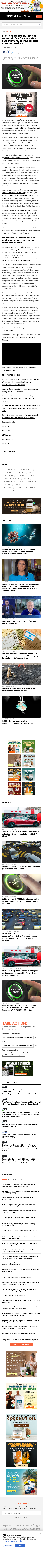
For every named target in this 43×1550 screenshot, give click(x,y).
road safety (17, 59)
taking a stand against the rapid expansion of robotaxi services (20, 249)
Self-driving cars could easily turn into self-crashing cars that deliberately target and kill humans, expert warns (21, 408)
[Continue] (39, 1513)
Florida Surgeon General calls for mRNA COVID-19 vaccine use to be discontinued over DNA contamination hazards (19, 551)
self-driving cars (11, 61)
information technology (29, 58)
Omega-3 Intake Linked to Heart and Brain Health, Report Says (20, 1340)
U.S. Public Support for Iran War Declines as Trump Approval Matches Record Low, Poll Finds (20, 1263)
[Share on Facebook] (8, 52)
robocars (28, 59)
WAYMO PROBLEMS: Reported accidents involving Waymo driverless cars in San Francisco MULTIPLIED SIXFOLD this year (20, 382)
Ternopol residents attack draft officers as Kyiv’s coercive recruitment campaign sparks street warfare (19, 1327)
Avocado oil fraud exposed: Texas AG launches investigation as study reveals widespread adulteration (20, 1283)
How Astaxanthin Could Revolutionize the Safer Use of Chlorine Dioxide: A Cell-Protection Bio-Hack (18, 1185)
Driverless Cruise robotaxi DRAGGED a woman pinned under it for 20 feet (21, 867)
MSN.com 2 (6, 443)
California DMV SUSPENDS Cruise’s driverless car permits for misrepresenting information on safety (20, 901)
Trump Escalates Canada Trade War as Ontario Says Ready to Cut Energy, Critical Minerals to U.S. (20, 1321)
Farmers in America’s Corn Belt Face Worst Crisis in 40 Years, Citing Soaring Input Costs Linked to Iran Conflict (20, 1276)
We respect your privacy (21, 1517)
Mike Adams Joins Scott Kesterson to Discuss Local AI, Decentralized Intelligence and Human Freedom (21, 1103)
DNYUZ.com (6, 435)
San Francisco (7, 488)
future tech (18, 58)
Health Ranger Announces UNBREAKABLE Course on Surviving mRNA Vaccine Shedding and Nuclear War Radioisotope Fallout (21, 1114)
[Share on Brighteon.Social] (4, 52)
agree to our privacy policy (12, 1541)
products (12, 59)
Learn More (8, 1545)
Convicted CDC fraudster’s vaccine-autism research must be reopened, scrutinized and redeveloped (20, 1307)
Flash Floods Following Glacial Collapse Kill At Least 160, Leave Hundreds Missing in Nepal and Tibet (19, 1290)
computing (34, 57)
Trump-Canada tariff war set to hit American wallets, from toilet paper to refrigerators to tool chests (21, 1314)
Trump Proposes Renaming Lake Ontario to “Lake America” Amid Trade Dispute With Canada (20, 1244)
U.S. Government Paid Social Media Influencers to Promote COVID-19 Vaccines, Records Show (19, 1250)
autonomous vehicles (19, 57)
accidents (10, 31)
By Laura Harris (6, 47)
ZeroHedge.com (8, 439)
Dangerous (4, 58)
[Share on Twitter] (13, 52)
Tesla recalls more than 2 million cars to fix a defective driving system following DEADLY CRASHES (20, 834)
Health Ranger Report (10, 1083)
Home (3, 31)
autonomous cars (9, 57)
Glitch (22, 58)
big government (28, 57)
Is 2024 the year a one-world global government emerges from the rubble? (18, 722)
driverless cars (11, 58)
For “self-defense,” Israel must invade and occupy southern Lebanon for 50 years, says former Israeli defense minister (20, 656)
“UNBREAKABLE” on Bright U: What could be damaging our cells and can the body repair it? (20, 1231)
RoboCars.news (9, 331)
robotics (32, 59)
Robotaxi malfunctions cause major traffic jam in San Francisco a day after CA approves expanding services (21, 398)
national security (6, 59)
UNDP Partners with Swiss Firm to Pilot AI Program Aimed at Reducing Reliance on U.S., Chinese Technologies (20, 1257)
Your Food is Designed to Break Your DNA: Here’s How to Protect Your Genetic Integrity (19, 1205)
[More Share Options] (17, 52)
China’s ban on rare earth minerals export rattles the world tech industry (19, 689)
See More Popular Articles (21, 1344)
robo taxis (23, 59)
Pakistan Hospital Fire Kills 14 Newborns (14, 1295)
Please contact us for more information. (13, 1056)
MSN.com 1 (6, 426)
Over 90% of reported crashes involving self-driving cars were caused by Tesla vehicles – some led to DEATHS (20, 973)
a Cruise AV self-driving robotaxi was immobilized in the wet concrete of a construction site (21, 128)
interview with (16, 158)
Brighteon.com (9, 370)
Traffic (17, 61)
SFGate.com (6, 431)
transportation (22, 61)
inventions (37, 58)
